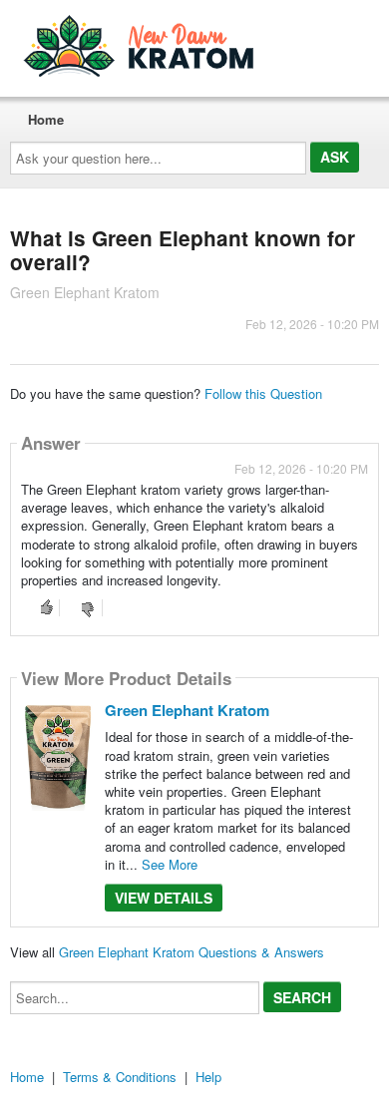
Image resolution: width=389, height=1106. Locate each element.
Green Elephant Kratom (187, 710)
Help (208, 1076)
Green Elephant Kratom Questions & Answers (191, 951)
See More (169, 864)
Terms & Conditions (120, 1076)
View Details (163, 898)
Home (46, 119)
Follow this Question (263, 393)
